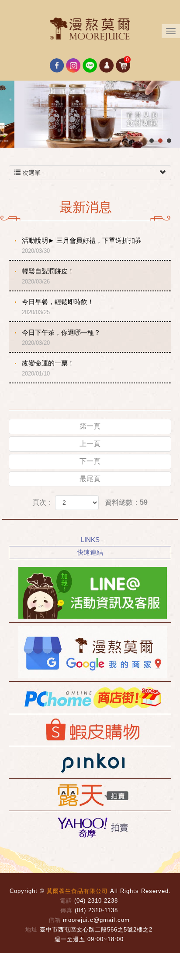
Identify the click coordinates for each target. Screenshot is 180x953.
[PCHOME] (90, 698)
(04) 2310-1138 (96, 910)
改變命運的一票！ (48, 368)
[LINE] (90, 592)
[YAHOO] (90, 827)
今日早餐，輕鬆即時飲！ (58, 306)
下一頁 (90, 461)
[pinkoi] (90, 762)
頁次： (42, 502)
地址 (31, 929)
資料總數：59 (126, 502)
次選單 (31, 172)
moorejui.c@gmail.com (96, 920)
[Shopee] (90, 730)
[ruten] (90, 795)
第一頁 (90, 426)
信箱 (54, 920)
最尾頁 (90, 478)
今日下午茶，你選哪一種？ (61, 337)
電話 (66, 900)
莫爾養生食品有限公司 (90, 28)
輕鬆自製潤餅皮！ (48, 276)
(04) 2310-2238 (96, 900)
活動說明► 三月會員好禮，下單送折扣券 (82, 245)
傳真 (66, 910)
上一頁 (90, 443)
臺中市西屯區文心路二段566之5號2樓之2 (96, 929)
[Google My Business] (90, 652)
